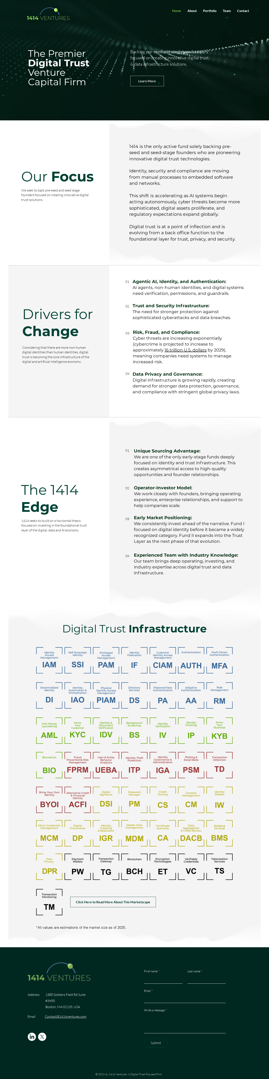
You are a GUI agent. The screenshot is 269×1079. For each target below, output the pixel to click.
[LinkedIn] (32, 1037)
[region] (49, 664)
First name (152, 971)
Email (148, 991)
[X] (42, 1037)
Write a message (155, 1010)
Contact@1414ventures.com (65, 1016)
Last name (194, 971)
